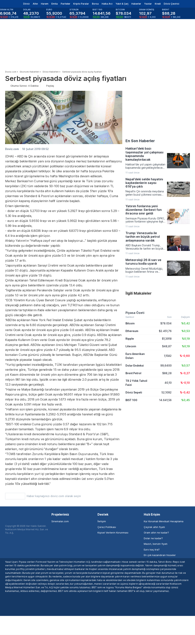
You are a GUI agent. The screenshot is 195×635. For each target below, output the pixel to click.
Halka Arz (107, 3)
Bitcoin (130, 323)
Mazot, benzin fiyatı (155, 543)
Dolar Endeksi (134, 365)
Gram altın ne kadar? (156, 532)
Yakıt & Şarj (122, 3)
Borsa (95, 3)
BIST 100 (131, 400)
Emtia (54, 3)
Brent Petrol (133, 373)
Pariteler (65, 3)
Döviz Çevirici (171, 3)
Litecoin (130, 346)
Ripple (129, 338)
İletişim (102, 521)
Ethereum (131, 331)
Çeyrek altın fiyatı (154, 527)
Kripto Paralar (81, 3)
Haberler (136, 3)
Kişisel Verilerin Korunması (113, 532)
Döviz (26, 3)
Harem (44, 3)
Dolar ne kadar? (153, 538)
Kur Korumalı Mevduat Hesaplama (163, 521)
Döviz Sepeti (133, 392)
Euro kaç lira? (152, 549)
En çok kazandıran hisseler (160, 555)
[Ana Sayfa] (9, 4)
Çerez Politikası (107, 527)
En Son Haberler (140, 141)
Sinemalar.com (60, 521)
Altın (35, 3)
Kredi (158, 3)
